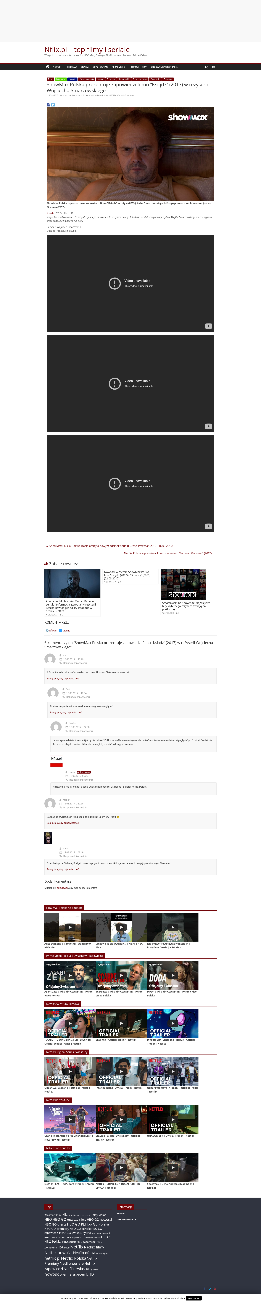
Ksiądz (50, 213)
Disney (76, 1215)
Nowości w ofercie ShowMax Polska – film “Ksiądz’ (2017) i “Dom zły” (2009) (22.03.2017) (128, 575)
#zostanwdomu (53, 1215)
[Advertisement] (130, 21)
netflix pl (52, 1258)
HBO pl (106, 1237)
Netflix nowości (58, 1252)
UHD (90, 1274)
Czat (144, 66)
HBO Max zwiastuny (92, 1237)
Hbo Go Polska (97, 1224)
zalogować (62, 888)
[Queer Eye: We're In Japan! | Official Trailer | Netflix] (172, 1071)
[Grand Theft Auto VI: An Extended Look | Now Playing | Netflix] (70, 1119)
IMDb (67, 1247)
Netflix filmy (94, 1247)
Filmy (50, 79)
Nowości (72, 79)
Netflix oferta (84, 1252)
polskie (100, 79)
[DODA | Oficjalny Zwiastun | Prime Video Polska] (172, 975)
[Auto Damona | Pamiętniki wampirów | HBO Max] (70, 927)
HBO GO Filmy (76, 1220)
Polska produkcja (87, 79)
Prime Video (118, 66)
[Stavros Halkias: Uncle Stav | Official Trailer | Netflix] (121, 1119)
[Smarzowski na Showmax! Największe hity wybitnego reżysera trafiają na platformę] (183, 570)
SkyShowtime (100, 66)
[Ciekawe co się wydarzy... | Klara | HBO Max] (121, 927)
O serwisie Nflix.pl (126, 1219)
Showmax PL (124, 79)
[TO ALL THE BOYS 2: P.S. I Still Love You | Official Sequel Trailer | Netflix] (70, 1023)
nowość (51, 1274)
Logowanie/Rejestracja (164, 66)
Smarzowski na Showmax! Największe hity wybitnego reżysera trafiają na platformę (186, 606)
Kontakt (121, 1213)
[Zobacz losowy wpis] (213, 67)
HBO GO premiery (56, 1229)
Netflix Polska (73, 1258)
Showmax (111, 79)
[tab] (51, 632)
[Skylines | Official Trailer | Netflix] (121, 1023)
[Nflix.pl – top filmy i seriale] (47, 67)
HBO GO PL (76, 1224)
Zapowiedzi (155, 79)
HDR (61, 1247)
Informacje (60, 79)
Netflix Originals (102, 1253)
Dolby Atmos (85, 1215)
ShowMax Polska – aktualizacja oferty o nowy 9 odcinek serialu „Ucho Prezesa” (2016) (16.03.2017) (109, 546)
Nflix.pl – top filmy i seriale (87, 49)
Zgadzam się (193, 1298)
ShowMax (80, 1274)
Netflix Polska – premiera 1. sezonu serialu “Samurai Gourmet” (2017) (169, 553)
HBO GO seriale (80, 1229)
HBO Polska (53, 1241)
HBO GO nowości (99, 1219)
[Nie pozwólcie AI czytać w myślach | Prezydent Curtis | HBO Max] (172, 927)
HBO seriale (69, 1241)
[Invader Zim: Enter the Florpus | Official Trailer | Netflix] (172, 1023)
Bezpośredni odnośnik (75, 663)
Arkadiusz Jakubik (96, 95)
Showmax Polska (140, 79)
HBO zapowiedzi (86, 1241)
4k (65, 1214)
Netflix (57, 66)
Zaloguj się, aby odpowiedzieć (63, 678)
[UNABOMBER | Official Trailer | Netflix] (172, 1119)
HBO (48, 1219)
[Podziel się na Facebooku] (48, 104)
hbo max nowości (104, 1233)
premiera (67, 1274)
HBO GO (59, 1219)
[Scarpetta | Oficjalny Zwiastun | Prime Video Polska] (121, 975)
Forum (135, 66)
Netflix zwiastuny (78, 1268)
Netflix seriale (72, 1263)
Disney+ (85, 66)
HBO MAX (72, 66)
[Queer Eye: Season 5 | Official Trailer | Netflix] (70, 1071)
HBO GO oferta (55, 1224)
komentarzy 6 (78, 95)
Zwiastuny (168, 79)
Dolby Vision (98, 1215)
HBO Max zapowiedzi (72, 1237)
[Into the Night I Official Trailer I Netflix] (121, 1071)
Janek (65, 95)
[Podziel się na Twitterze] (53, 104)
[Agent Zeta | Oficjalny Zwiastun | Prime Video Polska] (70, 975)
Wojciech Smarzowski (126, 95)
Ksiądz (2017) (110, 95)
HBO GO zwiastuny (72, 1233)
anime (70, 1215)
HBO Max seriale (52, 1237)
